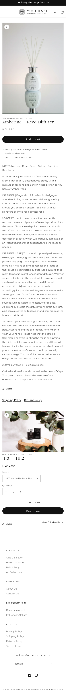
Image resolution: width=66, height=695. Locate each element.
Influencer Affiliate (16, 614)
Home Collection (15, 562)
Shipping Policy (11, 400)
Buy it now (33, 511)
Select (5, 472)
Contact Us (12, 593)
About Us (11, 588)
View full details (51, 522)
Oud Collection (14, 557)
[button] (3, 12)
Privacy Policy (14, 631)
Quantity (7, 485)
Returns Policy (33, 400)
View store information (18, 157)
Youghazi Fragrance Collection (24, 689)
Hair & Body (12, 567)
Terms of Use (13, 646)
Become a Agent (15, 610)
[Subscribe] (50, 663)
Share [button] (9, 388)
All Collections (14, 572)
